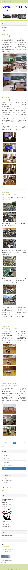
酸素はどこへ (5, 34)
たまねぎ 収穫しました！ (9, 383)
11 (24, 443)
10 (21, 443)
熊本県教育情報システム (7, 549)
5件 (11, 30)
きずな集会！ (5, 98)
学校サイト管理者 (14, 36)
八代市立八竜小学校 (7, 1)
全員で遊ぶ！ (5, 326)
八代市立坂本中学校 (6, 551)
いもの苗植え (5, 192)
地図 (3, 490)
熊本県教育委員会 (6, 547)
